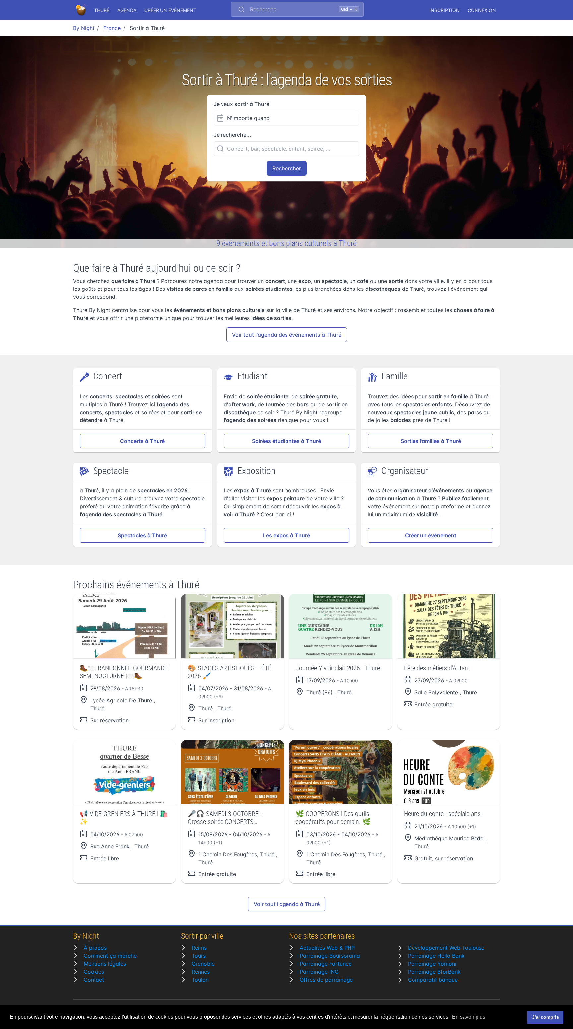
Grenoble (203, 963)
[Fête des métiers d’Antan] (448, 626)
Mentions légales (105, 963)
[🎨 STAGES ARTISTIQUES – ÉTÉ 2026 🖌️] (232, 626)
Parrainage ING (319, 971)
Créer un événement (170, 10)
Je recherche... (232, 134)
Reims (199, 947)
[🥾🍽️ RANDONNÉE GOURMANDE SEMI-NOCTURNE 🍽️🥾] (124, 626)
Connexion (482, 10)
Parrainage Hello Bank (436, 955)
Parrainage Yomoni (432, 963)
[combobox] (297, 10)
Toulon (200, 979)
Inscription (444, 10)
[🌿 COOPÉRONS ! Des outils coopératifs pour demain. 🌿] (340, 772)
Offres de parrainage (326, 979)
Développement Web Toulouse (446, 947)
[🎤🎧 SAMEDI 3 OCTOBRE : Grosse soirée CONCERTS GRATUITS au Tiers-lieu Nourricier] (232, 772)
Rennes (201, 971)
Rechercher (286, 168)
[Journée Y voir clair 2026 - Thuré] (340, 626)
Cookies (94, 971)
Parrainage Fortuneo (326, 963)
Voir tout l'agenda (286, 334)
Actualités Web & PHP (327, 947)
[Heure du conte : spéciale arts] (448, 772)
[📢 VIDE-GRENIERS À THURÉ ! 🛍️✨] (124, 772)
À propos (95, 947)
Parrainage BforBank (434, 971)
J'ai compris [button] (545, 1017)
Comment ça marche (110, 955)
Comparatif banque (433, 979)
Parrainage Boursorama (330, 955)
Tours (199, 955)
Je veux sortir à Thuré (241, 104)
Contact (94, 979)
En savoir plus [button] (468, 1017)
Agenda (126, 10)
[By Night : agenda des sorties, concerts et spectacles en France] (81, 10)
